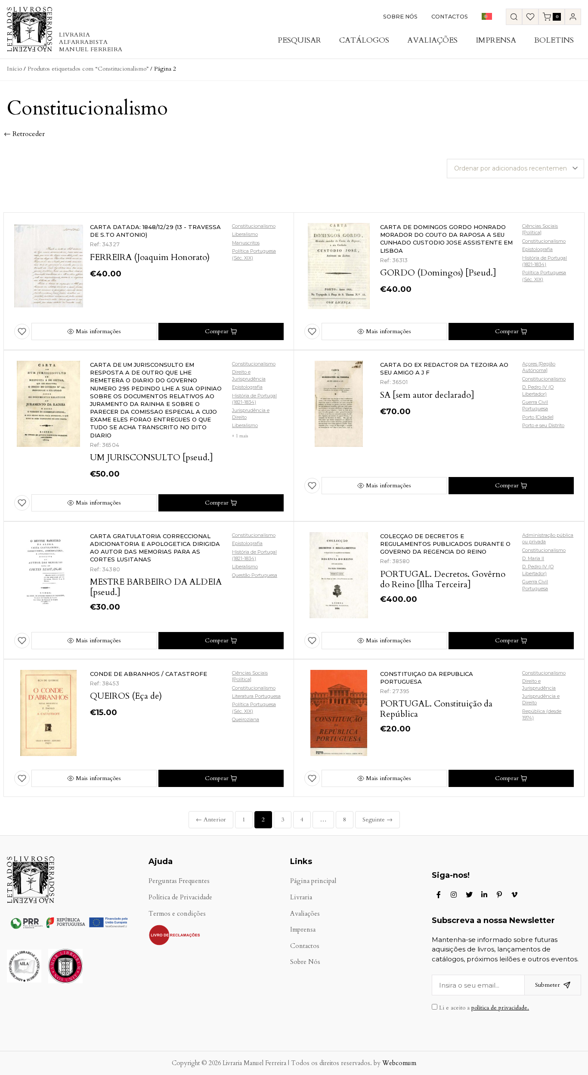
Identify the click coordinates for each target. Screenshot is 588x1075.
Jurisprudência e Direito (250, 413)
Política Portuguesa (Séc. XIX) (254, 254)
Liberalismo (245, 234)
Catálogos (364, 40)
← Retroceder (24, 134)
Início (14, 69)
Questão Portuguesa (254, 575)
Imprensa (496, 40)
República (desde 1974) (541, 714)
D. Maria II (533, 558)
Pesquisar (299, 40)
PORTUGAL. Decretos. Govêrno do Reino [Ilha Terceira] (442, 579)
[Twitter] (469, 895)
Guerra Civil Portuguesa (535, 405)
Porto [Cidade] (538, 417)
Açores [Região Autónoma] (538, 367)
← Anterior (211, 819)
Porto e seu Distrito (543, 425)
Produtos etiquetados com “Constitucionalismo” (88, 69)
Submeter (547, 985)
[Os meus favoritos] (530, 17)
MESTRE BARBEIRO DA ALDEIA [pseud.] (156, 587)
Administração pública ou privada (547, 538)
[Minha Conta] (573, 17)
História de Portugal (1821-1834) (544, 261)
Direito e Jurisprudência (249, 375)
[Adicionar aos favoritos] (22, 331)
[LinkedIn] (484, 895)
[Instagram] (454, 895)
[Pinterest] (499, 895)
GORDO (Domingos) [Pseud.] (438, 273)
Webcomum (399, 1063)
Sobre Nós (400, 16)
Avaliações (432, 40)
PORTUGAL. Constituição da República (436, 709)
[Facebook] (439, 895)
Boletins (554, 40)
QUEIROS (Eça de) (126, 696)
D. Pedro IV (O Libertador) (538, 390)
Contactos (449, 16)
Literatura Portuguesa (256, 696)
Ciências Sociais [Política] (540, 229)
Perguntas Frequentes (179, 881)
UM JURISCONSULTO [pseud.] (151, 457)
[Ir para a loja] (514, 17)
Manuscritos (246, 243)
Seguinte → (377, 819)
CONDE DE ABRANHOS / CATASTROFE (148, 673)
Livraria (301, 897)
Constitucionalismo (253, 226)
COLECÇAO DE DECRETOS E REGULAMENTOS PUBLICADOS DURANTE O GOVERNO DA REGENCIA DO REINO (445, 544)
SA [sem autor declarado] (427, 395)
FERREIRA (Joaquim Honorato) (150, 257)
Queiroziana (245, 719)
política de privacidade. (500, 1008)
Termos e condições (177, 913)
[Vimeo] (514, 895)
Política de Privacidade (180, 897)
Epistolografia (537, 249)
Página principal (313, 881)
